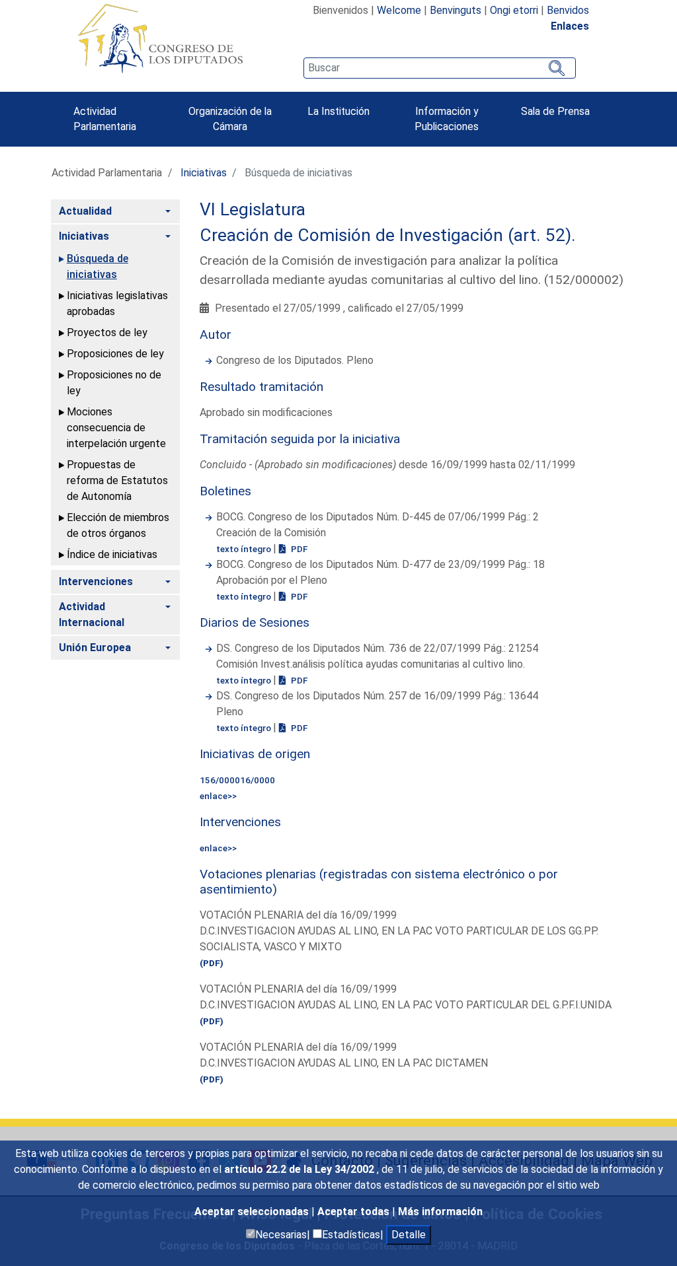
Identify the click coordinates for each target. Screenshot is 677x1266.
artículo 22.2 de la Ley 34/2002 (300, 1169)
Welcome (399, 10)
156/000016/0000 (237, 780)
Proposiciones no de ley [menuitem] (114, 383)
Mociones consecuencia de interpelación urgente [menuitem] (116, 427)
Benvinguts (455, 10)
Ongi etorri (514, 10)
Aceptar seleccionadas (252, 1211)
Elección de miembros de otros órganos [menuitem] (118, 525)
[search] (439, 68)
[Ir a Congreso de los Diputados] (160, 38)
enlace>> (218, 796)
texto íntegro (244, 549)
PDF (298, 549)
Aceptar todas (354, 1211)
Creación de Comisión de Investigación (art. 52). (388, 235)
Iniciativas (203, 172)
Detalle (408, 1234)
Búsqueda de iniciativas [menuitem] (97, 266)
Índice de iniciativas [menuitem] (112, 554)
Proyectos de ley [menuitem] (107, 332)
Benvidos (568, 10)
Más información (440, 1211)
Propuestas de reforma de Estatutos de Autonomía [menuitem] (117, 480)
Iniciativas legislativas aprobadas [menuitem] (117, 303)
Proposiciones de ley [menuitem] (115, 353)
